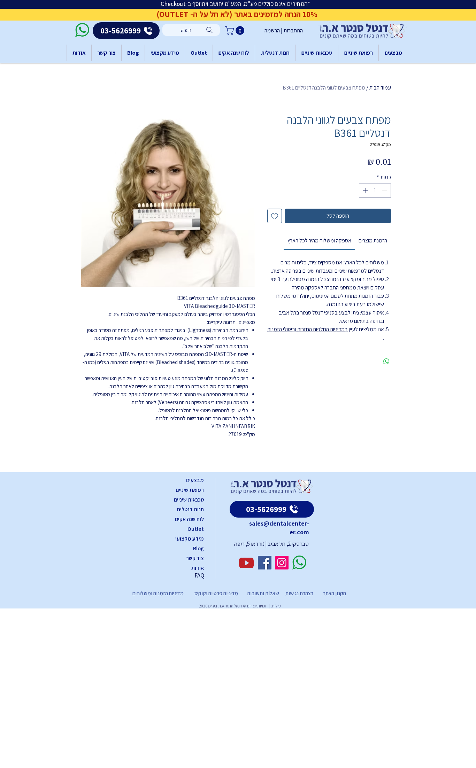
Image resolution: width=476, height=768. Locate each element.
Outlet (195, 529)
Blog (198, 548)
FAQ (199, 575)
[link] (319, 240)
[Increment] (365, 190)
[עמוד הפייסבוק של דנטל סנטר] (264, 562)
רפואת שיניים (190, 490)
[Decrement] (385, 190)
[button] (235, 30)
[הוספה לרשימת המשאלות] (274, 216)
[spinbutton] (375, 190)
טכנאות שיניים (189, 499)
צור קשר (195, 558)
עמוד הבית (380, 87)
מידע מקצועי (189, 538)
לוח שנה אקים (189, 519)
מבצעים (195, 480)
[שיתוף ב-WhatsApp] (386, 361)
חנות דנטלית (190, 509)
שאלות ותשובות (262, 593)
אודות (197, 568)
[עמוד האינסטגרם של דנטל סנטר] (282, 562)
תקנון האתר (334, 593)
